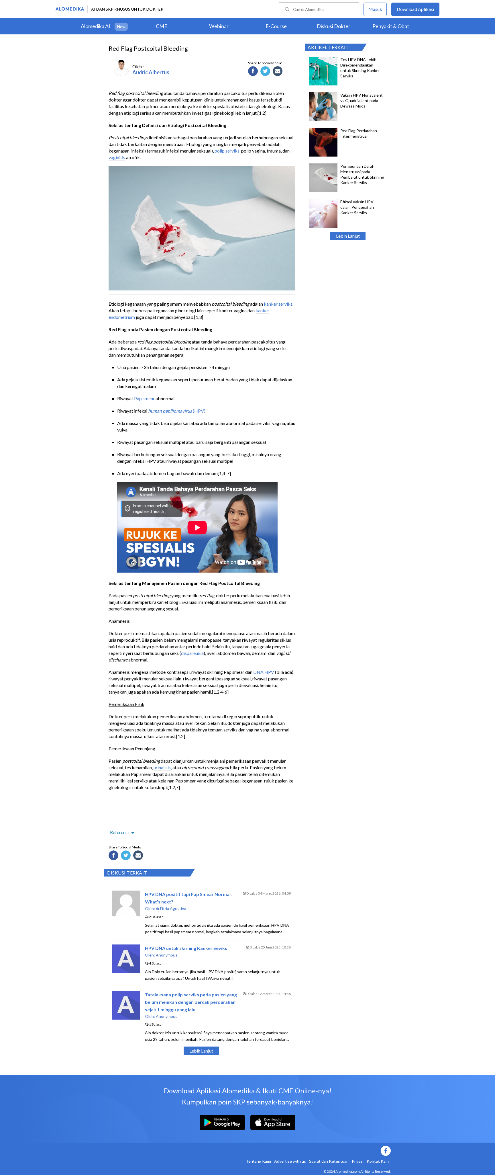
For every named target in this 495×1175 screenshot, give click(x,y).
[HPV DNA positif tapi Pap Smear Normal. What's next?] (126, 914)
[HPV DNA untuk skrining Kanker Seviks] (126, 971)
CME (161, 26)
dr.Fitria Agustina (171, 908)
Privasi (358, 1161)
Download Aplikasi (415, 9)
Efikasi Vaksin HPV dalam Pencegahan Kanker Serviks (357, 207)
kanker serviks (278, 304)
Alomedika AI (95, 26)
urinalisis (162, 767)
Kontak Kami (378, 1161)
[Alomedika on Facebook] (290, 1151)
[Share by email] (278, 72)
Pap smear (144, 398)
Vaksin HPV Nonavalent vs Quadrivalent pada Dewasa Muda (361, 100)
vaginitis (117, 157)
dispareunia (192, 653)
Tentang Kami (258, 1161)
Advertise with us (290, 1161)
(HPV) (176, 410)
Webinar (219, 26)
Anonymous (166, 955)
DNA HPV (263, 672)
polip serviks (227, 150)
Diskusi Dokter (333, 26)
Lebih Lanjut (348, 236)
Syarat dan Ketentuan (329, 1161)
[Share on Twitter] (266, 72)
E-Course (276, 26)
